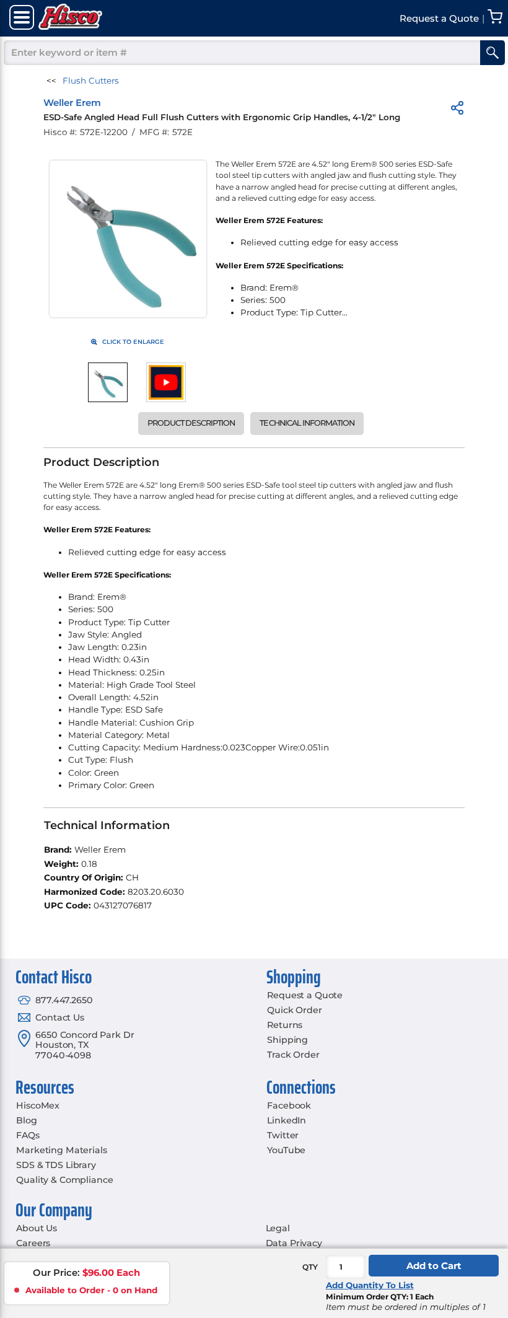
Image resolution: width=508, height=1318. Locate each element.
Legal (278, 1228)
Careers (33, 1243)
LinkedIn (286, 1120)
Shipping (287, 1040)
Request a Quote (305, 995)
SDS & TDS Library (56, 1165)
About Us (36, 1228)
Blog (26, 1120)
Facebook (289, 1105)
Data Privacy (294, 1243)
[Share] (457, 110)
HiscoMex (37, 1105)
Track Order (293, 1055)
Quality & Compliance (64, 1180)
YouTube (286, 1150)
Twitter (283, 1135)
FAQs (27, 1135)
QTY (310, 1267)
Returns (284, 1025)
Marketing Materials (61, 1150)
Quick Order (294, 1010)
